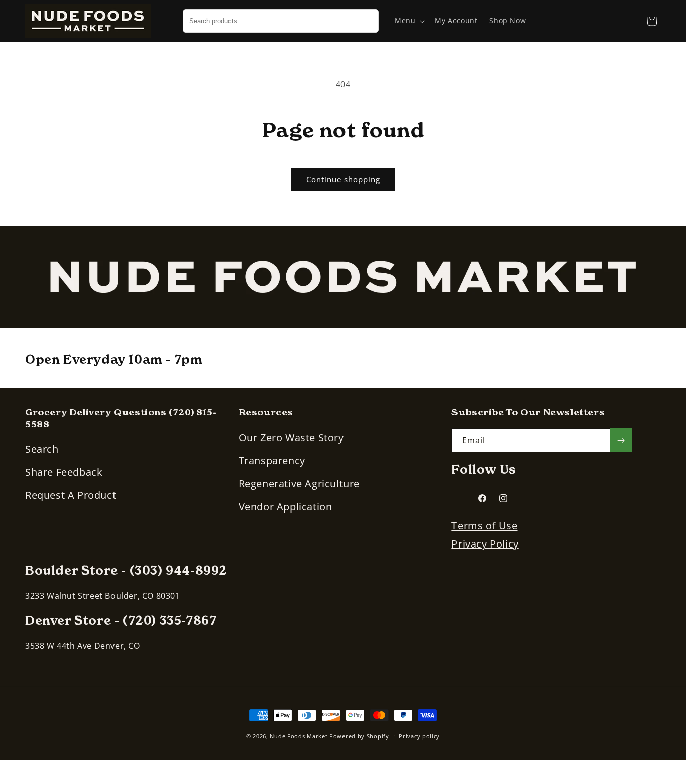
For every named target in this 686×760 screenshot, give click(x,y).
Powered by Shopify (359, 736)
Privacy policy (419, 736)
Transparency (272, 460)
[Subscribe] (621, 440)
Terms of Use (484, 525)
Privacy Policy (484, 544)
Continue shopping (343, 179)
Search (42, 449)
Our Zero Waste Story (291, 437)
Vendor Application (285, 506)
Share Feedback (63, 472)
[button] (409, 20)
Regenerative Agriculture (299, 483)
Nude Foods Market (298, 736)
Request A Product (70, 495)
